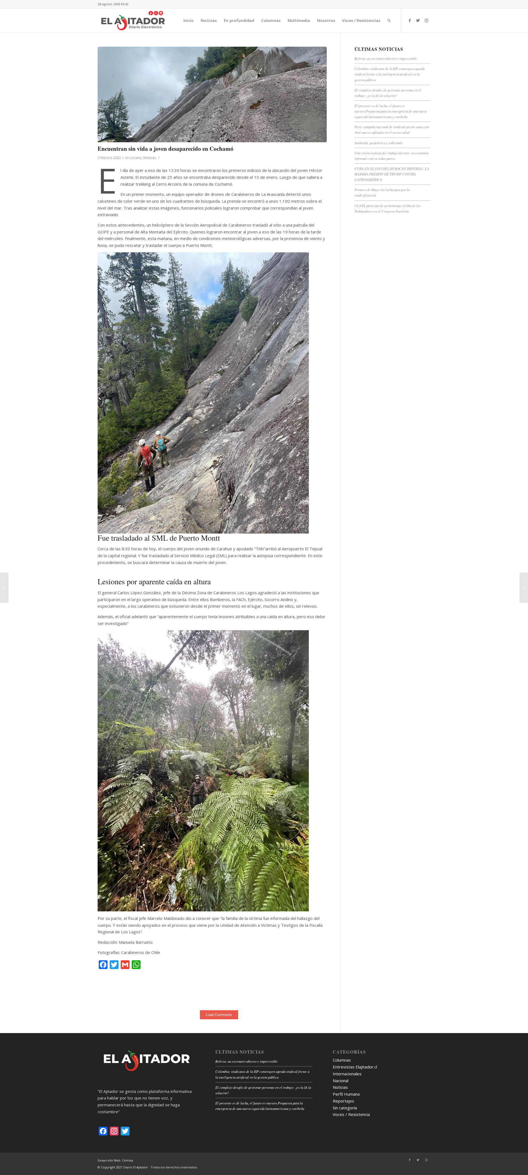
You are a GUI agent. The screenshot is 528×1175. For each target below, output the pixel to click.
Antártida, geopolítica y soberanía (378, 142)
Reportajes (343, 1101)
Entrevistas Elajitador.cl (355, 1067)
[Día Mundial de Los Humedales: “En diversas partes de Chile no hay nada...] (4, 588)
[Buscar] (389, 21)
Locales (136, 157)
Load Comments (219, 1015)
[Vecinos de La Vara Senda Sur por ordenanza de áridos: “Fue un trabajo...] (523, 588)
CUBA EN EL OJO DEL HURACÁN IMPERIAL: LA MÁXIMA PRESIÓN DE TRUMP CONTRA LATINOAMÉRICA (391, 174)
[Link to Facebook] (410, 20)
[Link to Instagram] (426, 20)
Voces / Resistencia (351, 1114)
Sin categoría (345, 1107)
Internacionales (347, 1073)
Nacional (340, 1080)
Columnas (342, 1060)
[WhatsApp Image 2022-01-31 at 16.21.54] (212, 94)
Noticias (149, 157)
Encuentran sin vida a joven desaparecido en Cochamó (165, 148)
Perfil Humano (346, 1094)
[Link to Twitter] (418, 20)
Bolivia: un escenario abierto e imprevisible (385, 58)
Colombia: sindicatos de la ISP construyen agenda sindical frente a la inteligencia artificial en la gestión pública (389, 74)
